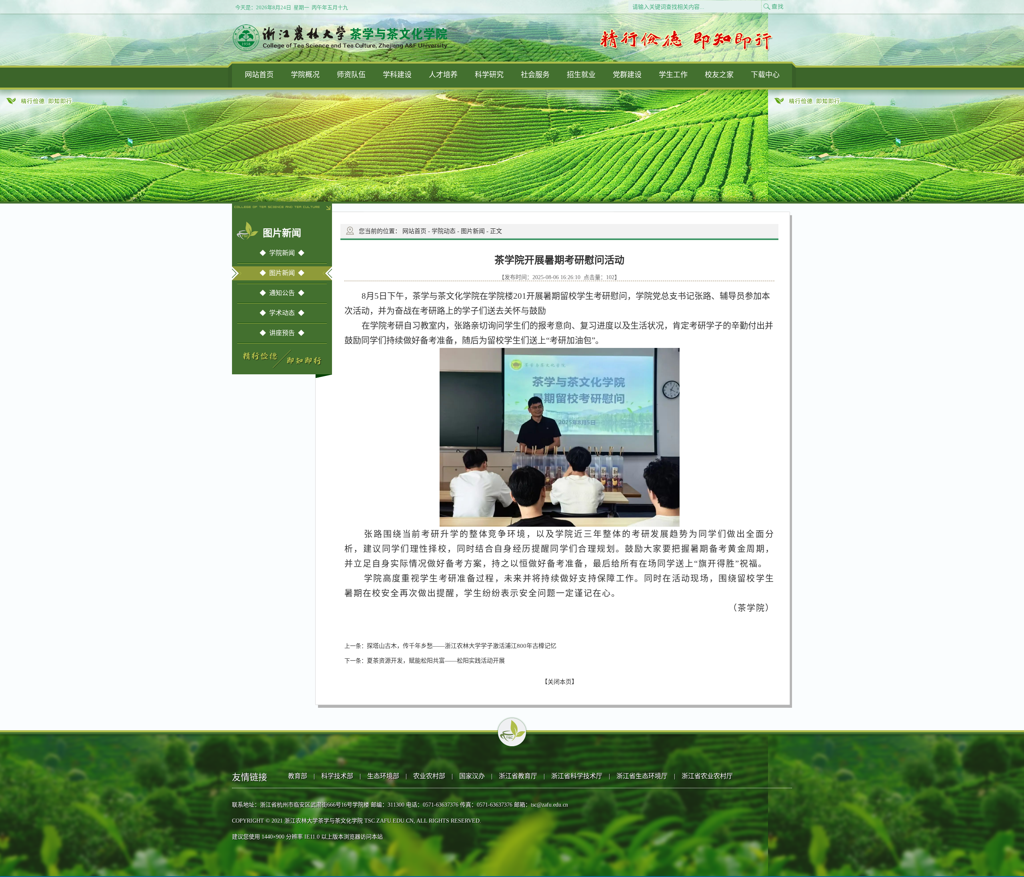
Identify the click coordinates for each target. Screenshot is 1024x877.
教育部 (297, 776)
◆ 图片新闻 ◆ (282, 273)
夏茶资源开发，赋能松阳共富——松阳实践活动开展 (436, 660)
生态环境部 (383, 776)
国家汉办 (472, 776)
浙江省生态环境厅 (642, 776)
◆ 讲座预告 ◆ (282, 333)
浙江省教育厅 (518, 776)
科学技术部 (337, 776)
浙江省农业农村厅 (707, 776)
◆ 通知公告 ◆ (282, 293)
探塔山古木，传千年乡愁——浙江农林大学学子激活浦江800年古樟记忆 (461, 646)
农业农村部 (429, 776)
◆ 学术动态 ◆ (282, 313)
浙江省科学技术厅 (576, 776)
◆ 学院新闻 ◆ (282, 253)
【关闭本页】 (560, 682)
